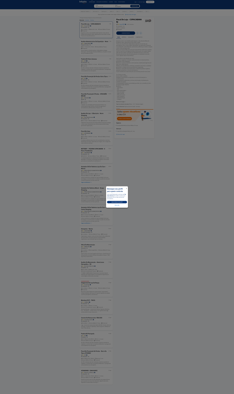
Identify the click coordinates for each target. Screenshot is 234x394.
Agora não (117, 205)
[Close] (126, 188)
